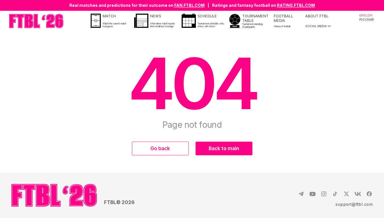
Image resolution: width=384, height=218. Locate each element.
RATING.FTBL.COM (296, 5)
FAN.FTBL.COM (189, 5)
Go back (160, 148)
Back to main (224, 148)
